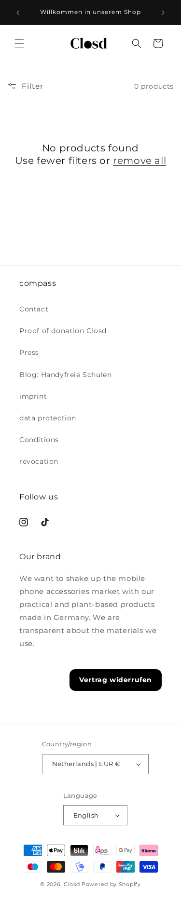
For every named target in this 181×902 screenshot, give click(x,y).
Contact (33, 309)
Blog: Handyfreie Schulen (65, 374)
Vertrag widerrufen (115, 679)
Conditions (39, 439)
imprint (33, 396)
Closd (72, 884)
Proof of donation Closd (63, 330)
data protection (47, 418)
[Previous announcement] (17, 12)
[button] (19, 43)
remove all (139, 160)
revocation (38, 461)
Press (29, 352)
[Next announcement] (163, 12)
